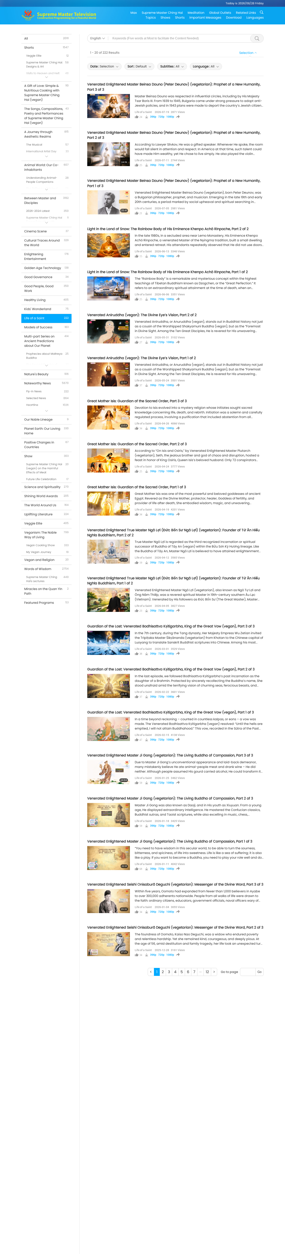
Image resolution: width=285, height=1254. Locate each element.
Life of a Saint (143, 112)
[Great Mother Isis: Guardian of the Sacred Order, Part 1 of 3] (108, 504)
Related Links (246, 12)
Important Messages (205, 17)
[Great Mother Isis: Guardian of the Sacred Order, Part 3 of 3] (108, 417)
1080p (170, 116)
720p (161, 116)
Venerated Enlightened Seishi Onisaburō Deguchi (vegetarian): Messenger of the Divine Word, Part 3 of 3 (175, 884)
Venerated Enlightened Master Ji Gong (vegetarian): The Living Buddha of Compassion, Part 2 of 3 (170, 798)
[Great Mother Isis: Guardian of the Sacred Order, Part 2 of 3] (108, 460)
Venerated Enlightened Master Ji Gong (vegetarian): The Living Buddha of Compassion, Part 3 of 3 (170, 755)
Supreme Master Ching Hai (162, 12)
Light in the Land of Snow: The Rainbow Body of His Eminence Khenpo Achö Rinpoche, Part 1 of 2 (167, 272)
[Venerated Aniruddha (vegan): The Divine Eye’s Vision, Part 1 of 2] (108, 374)
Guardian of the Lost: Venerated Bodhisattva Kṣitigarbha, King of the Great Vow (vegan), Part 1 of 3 (170, 712)
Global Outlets (220, 12)
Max (133, 12)
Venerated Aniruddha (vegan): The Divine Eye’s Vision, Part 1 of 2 (141, 358)
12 (207, 972)
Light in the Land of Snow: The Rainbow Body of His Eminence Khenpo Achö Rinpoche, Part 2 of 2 (168, 229)
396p (153, 116)
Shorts (180, 17)
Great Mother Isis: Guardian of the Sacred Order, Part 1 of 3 (136, 487)
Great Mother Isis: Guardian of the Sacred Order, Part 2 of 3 (137, 444)
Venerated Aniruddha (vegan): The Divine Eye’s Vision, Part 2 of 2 (142, 315)
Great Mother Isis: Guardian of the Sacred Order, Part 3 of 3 (137, 401)
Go (259, 972)
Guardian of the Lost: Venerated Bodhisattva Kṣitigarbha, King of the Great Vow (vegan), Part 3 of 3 (171, 626)
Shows (165, 17)
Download (234, 17)
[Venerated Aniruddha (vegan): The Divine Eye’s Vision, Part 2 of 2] (108, 331)
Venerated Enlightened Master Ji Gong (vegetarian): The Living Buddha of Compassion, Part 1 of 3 (169, 841)
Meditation (196, 12)
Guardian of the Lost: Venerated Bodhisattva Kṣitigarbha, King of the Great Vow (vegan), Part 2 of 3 (171, 669)
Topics (151, 17)
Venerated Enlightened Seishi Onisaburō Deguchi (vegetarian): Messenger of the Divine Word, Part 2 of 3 (175, 927)
